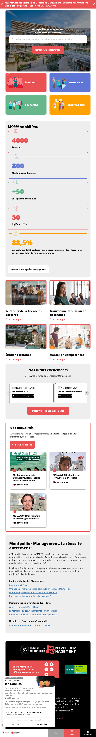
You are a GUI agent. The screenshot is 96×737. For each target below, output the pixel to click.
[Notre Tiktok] (46, 675)
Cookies (76, 698)
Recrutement (56, 707)
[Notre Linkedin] (46, 669)
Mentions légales (61, 698)
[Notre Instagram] (46, 664)
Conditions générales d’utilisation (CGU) (60, 701)
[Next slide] (87, 393)
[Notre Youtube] (52, 669)
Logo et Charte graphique (67, 704)
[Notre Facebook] (52, 664)
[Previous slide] (9, 393)
